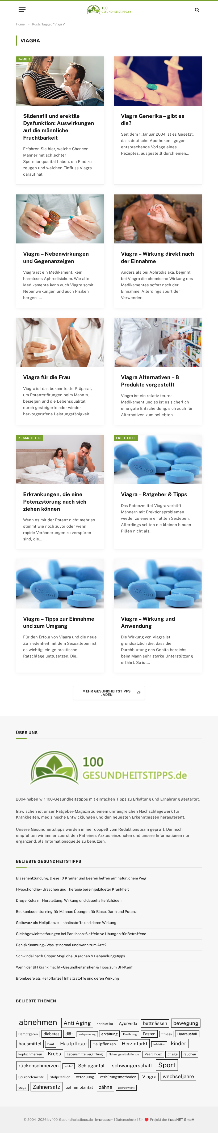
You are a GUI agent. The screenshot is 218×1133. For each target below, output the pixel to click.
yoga (22, 1087)
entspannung (87, 1034)
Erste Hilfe (126, 437)
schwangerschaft (132, 1065)
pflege (172, 1054)
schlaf (69, 1066)
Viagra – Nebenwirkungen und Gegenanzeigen (56, 257)
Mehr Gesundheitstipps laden (106, 693)
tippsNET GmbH (181, 1120)
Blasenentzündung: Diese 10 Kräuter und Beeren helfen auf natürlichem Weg (81, 878)
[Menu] (22, 10)
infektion (159, 1044)
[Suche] (196, 10)
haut (50, 1044)
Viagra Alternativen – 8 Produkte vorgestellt (150, 381)
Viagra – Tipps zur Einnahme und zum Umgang (58, 622)
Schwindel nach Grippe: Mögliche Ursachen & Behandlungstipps (70, 956)
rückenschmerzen (39, 1065)
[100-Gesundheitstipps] (109, 9)
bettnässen (155, 1023)
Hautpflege (73, 1043)
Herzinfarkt (135, 1043)
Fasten (149, 1034)
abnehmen (38, 1022)
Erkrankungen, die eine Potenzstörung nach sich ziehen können (54, 501)
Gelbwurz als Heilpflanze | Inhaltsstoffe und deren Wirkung (66, 923)
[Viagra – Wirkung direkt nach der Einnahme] (158, 219)
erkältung (109, 1034)
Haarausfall (187, 1034)
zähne (105, 1087)
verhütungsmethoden (118, 1077)
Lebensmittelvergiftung (85, 1054)
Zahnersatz (46, 1087)
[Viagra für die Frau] (60, 342)
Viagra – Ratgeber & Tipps (154, 494)
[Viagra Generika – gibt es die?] (158, 81)
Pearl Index (153, 1054)
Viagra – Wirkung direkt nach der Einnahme (157, 257)
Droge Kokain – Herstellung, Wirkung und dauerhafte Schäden (68, 900)
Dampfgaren (28, 1034)
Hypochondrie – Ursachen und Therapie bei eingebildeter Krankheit (72, 889)
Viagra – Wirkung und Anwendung (148, 622)
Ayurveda (128, 1023)
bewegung (185, 1023)
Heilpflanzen (104, 1044)
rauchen (189, 1054)
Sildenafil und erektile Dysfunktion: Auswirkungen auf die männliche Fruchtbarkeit (58, 127)
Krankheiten (29, 437)
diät (69, 1033)
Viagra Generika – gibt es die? (153, 119)
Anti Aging (77, 1023)
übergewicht (126, 1087)
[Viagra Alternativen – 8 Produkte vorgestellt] (158, 342)
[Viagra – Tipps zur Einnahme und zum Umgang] (60, 583)
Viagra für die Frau (46, 377)
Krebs (54, 1053)
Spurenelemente (31, 1077)
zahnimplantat (79, 1087)
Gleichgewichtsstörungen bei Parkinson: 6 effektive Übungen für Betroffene (81, 934)
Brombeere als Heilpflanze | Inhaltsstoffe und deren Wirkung (67, 978)
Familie (24, 59)
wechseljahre (178, 1076)
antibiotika (105, 1024)
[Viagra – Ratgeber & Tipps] (158, 459)
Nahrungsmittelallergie (124, 1054)
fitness (166, 1034)
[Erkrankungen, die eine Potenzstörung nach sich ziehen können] (60, 459)
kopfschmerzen (30, 1054)
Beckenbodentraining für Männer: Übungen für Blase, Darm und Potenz (76, 911)
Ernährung (130, 1034)
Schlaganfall (92, 1065)
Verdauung (85, 1077)
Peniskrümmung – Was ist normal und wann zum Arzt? (61, 945)
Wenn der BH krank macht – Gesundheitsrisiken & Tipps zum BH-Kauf (74, 967)
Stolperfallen (60, 1077)
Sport (167, 1065)
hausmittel (30, 1043)
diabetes (52, 1034)
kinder (178, 1043)
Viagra (149, 1076)
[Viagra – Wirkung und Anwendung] (158, 583)
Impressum (104, 1120)
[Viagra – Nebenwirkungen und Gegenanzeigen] (60, 219)
